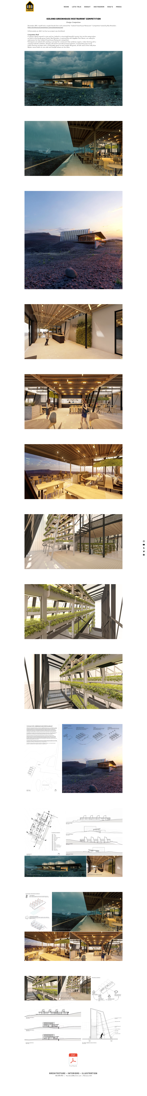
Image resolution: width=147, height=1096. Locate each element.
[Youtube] (144, 545)
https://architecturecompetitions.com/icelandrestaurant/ (45, 27)
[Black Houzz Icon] (144, 548)
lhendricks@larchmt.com (73, 1076)
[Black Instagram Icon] (144, 541)
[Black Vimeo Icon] (144, 551)
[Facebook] (144, 555)
